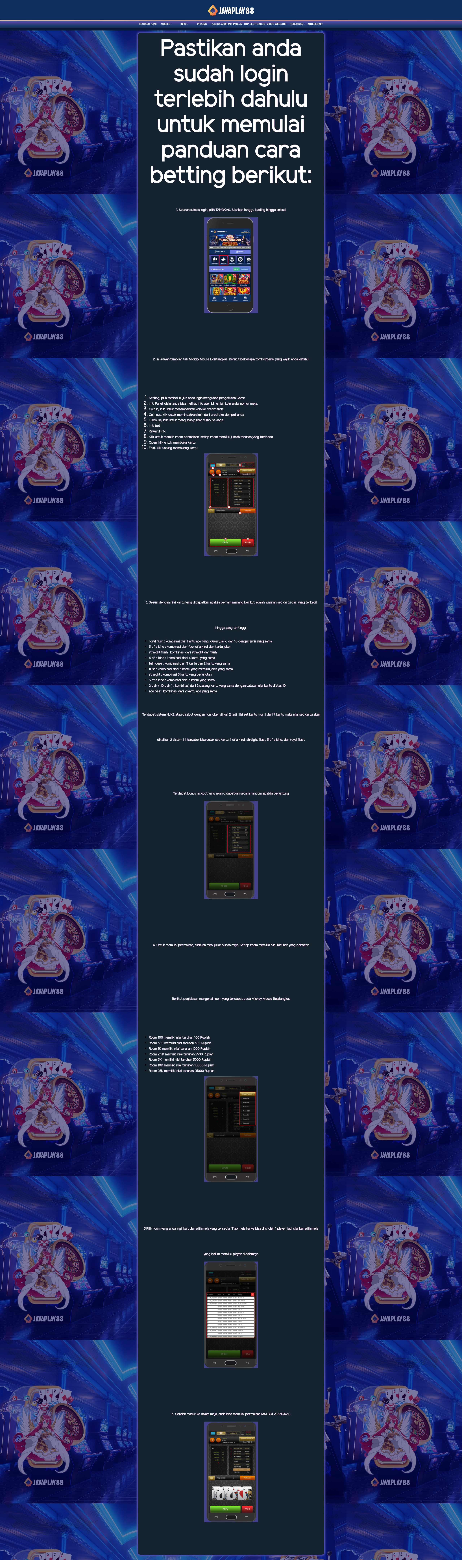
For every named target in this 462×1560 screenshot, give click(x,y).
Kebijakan (296, 24)
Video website (276, 24)
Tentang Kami (148, 24)
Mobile (165, 24)
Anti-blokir (315, 24)
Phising (202, 24)
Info (183, 24)
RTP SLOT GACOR (254, 24)
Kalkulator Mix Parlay (227, 24)
